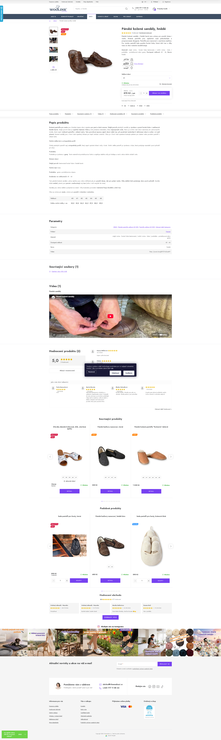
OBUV (115, 227)
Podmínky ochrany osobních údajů (90, 722)
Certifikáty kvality (85, 713)
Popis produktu (54, 114)
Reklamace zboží (53, 719)
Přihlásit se (165, 664)
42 (112, 477)
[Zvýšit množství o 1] (146, 93)
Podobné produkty (156, 114)
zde (112, 368)
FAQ (97, 2)
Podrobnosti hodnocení (145, 33)
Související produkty (137, 114)
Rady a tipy (84, 709)
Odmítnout (115, 373)
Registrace (167, 2)
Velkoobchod (84, 719)
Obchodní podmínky (86, 716)
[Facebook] (149, 686)
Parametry (68, 114)
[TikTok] (162, 686)
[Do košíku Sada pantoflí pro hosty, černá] (79, 580)
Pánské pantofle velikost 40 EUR (128, 227)
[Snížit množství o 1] (141, 93)
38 (66, 477)
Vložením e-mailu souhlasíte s (135, 669)
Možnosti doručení (167, 84)
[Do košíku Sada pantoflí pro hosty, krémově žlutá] (161, 580)
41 (76, 477)
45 (159, 477)
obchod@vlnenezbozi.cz (113, 684)
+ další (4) (53, 70)
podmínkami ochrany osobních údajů (143, 669)
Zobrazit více (110, 617)
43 (153, 477)
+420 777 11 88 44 (141, 8)
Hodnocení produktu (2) (117, 114)
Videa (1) (101, 114)
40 (73, 477)
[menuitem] (54, 16)
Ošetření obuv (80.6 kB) (59, 271)
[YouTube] (158, 686)
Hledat (126, 9)
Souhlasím (129, 373)
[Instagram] (153, 686)
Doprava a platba (53, 2)
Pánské (168, 232)
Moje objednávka (88, 2)
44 (115, 477)
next (171, 457)
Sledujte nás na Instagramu (112, 626)
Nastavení (91, 372)
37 (63, 477)
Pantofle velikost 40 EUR (147, 227)
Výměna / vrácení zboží (55, 716)
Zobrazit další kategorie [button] (163, 227)
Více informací (138, 64)
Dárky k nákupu (53, 713)
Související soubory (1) (84, 114)
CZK (145, 2)
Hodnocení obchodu (67, 2)
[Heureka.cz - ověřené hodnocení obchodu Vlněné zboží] (149, 712)
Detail (70, 491)
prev (50, 457)
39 (69, 477)
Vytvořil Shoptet (111, 735)
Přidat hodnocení (67, 371)
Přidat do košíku (159, 93)
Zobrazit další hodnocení (162, 409)
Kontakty (78, 2)
